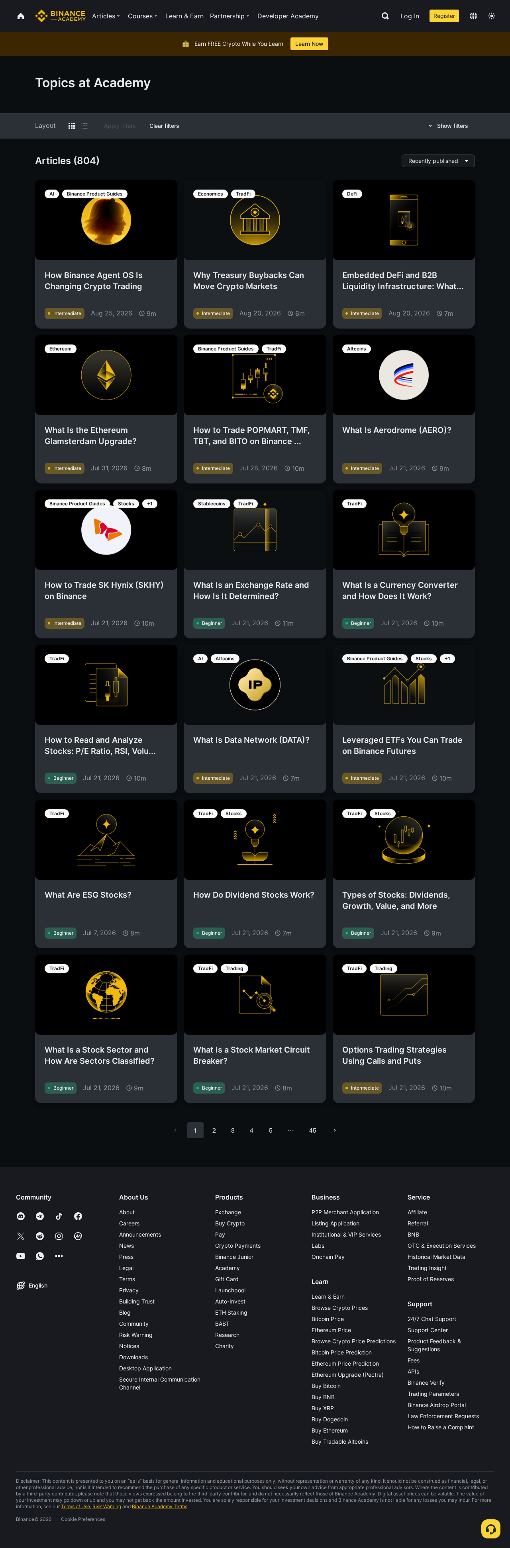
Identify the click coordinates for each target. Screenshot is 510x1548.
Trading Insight (427, 1267)
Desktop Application (145, 1368)
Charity (224, 1346)
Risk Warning (136, 1334)
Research (227, 1334)
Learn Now (309, 43)
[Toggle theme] (491, 16)
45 (312, 1130)
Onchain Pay (328, 1256)
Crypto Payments (238, 1245)
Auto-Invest (230, 1301)
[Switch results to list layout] (84, 125)
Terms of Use (75, 1506)
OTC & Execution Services (442, 1245)
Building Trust (137, 1301)
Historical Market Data (436, 1256)
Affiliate (417, 1212)
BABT (222, 1323)
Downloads (133, 1357)
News (126, 1245)
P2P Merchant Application (345, 1212)
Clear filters (164, 125)
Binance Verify (426, 1382)
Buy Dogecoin (330, 1419)
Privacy (129, 1290)
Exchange (228, 1212)
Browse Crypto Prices (340, 1307)
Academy (227, 1267)
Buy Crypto (230, 1223)
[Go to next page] (334, 1130)
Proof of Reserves (431, 1279)
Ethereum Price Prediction (345, 1363)
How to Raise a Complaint (441, 1427)
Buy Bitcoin (326, 1385)
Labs (318, 1245)
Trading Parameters (433, 1393)
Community (134, 1323)
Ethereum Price (331, 1330)
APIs (413, 1371)
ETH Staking (231, 1312)
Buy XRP (323, 1408)
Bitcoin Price (328, 1318)
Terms (127, 1279)
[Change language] (473, 16)
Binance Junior (234, 1256)
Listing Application (335, 1223)
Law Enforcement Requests (443, 1416)
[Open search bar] (383, 16)
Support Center (428, 1330)
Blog (125, 1312)
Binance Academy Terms (159, 1506)
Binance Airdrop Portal (437, 1404)
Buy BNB (323, 1396)
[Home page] (60, 16)
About (127, 1212)
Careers (129, 1223)
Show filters (452, 125)
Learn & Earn (328, 1296)
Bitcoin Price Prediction (342, 1352)
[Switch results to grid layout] (71, 125)
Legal (126, 1267)
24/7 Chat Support (432, 1318)
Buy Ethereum (330, 1430)
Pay (220, 1234)
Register (444, 15)
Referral (418, 1223)
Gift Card (227, 1279)
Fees (414, 1360)
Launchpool (230, 1290)
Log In (409, 16)
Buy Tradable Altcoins (340, 1441)
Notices (129, 1346)
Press (126, 1256)
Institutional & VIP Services (346, 1234)
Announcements (140, 1234)
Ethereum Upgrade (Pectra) (348, 1374)
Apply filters (120, 125)
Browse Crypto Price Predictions (354, 1341)
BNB (413, 1234)
